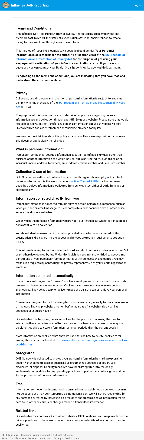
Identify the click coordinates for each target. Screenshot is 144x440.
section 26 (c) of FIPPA (84, 181)
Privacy (57, 438)
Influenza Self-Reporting (30, 5)
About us (19, 438)
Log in (137, 5)
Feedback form (72, 438)
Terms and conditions (39, 438)
